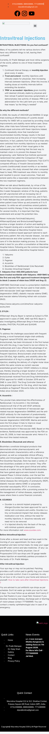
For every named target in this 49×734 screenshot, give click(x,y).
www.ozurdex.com (32, 530)
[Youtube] (32, 13)
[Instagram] (24, 13)
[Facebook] (17, 13)
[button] (35, 26)
